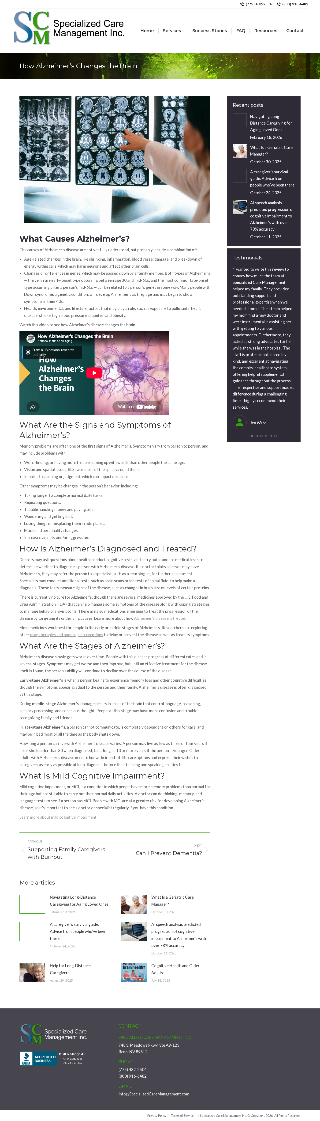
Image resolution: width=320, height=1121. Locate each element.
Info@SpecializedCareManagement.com (154, 1093)
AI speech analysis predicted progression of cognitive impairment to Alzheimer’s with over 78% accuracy (178, 935)
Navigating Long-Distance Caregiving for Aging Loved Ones (79, 901)
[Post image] (32, 904)
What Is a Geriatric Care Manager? (172, 901)
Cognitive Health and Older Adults (175, 969)
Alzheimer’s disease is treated (160, 618)
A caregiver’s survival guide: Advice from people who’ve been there (78, 931)
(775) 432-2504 (259, 4)
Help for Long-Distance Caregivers (70, 969)
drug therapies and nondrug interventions (66, 634)
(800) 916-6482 (295, 4)
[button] (252, 436)
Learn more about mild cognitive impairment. (58, 817)
